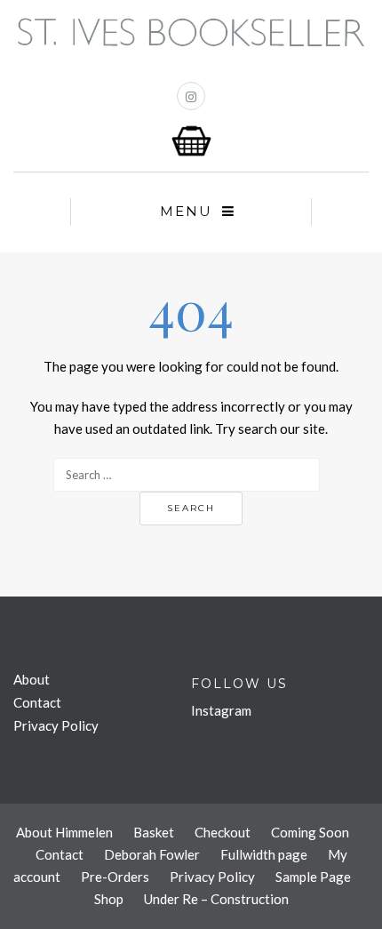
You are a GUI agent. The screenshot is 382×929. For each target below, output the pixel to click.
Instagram (221, 710)
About (31, 679)
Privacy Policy (56, 725)
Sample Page (313, 877)
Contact (37, 702)
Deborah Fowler (152, 854)
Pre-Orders (115, 877)
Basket (153, 832)
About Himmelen (64, 832)
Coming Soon (310, 832)
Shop (108, 899)
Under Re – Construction (216, 899)
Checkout (223, 832)
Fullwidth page (263, 854)
